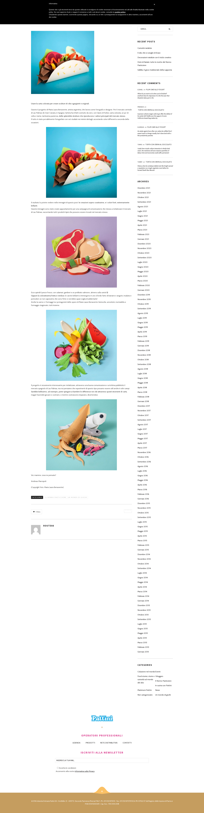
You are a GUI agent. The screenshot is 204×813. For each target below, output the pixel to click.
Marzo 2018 (142, 392)
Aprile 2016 (142, 485)
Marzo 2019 (142, 336)
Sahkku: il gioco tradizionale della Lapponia (155, 70)
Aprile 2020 (143, 276)
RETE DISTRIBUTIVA (108, 743)
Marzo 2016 (142, 489)
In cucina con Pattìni (163, 685)
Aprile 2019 (142, 332)
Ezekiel (140, 90)
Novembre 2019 (144, 299)
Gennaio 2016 (143, 499)
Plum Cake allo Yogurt (155, 90)
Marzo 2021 (142, 230)
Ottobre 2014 (143, 564)
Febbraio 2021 (143, 234)
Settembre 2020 (145, 257)
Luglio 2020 (142, 262)
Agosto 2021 (143, 206)
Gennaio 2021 (143, 239)
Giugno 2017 (143, 434)
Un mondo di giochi (77, 497)
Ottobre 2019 (143, 304)
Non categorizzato (145, 695)
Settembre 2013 (144, 619)
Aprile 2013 (142, 638)
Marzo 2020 (143, 281)
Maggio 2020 (143, 271)
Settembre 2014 (144, 568)
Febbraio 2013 (143, 647)
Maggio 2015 (143, 531)
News (157, 690)
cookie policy (120, 12)
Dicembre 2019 (144, 295)
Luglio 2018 (142, 373)
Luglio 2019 (142, 318)
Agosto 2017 (143, 424)
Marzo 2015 (142, 540)
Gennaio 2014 (143, 601)
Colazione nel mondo (146, 672)
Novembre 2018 (144, 355)
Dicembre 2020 (144, 244)
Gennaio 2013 (143, 652)
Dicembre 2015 (144, 503)
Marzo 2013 (142, 642)
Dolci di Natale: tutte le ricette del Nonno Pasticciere (154, 63)
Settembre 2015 (144, 517)
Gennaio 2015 (143, 550)
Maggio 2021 (143, 220)
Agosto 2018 (143, 369)
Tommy (140, 162)
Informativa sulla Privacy (85, 771)
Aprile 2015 (142, 536)
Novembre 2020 (144, 248)
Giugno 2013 (143, 628)
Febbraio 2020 (144, 285)
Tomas (140, 145)
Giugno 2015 (143, 526)
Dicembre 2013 (144, 605)
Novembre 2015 (144, 508)
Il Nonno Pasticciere (55, 497)
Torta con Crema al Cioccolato (151, 110)
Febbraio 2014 (143, 596)
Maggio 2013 (143, 633)
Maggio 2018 (143, 383)
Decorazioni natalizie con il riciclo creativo (154, 57)
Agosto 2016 (143, 466)
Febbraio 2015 (143, 545)
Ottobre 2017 (143, 415)
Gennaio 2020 (144, 290)
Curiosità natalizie (145, 48)
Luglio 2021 (142, 211)
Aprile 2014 (142, 587)
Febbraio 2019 (143, 341)
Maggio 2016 (143, 480)
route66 (48, 525)
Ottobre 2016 (143, 457)
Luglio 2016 (142, 471)
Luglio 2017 (142, 429)
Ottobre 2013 (143, 615)
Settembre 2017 (144, 420)
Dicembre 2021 (144, 188)
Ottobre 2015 (143, 513)
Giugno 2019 (143, 322)
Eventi (157, 672)
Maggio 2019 (143, 327)
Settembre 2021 (144, 202)
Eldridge (141, 127)
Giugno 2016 (143, 475)
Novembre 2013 (144, 610)
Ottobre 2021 (143, 197)
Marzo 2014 (142, 591)
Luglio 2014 (142, 573)
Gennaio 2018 (143, 401)
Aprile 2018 (142, 387)
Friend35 (141, 107)
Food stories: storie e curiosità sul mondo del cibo (146, 679)
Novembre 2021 (144, 193)
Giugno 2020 (143, 267)
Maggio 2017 (143, 438)
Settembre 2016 (144, 462)
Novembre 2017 (144, 410)
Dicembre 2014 (144, 554)
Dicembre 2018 (144, 350)
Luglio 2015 (142, 522)
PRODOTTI (90, 743)
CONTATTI (127, 743)
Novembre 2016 (144, 452)
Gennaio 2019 (143, 346)
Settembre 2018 (144, 364)
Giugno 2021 (143, 216)
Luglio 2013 (142, 624)
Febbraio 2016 (143, 494)
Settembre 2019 (144, 308)
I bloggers (159, 676)
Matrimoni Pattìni (145, 690)
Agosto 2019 (143, 313)
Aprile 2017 (142, 443)
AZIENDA (76, 743)
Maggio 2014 (143, 582)
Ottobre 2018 (143, 359)
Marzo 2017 (142, 448)
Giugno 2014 (143, 577)
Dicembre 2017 (144, 406)
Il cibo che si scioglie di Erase (149, 53)
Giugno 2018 (143, 378)
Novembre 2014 (144, 559)
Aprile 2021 (142, 225)
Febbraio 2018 (143, 397)
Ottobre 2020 (143, 253)
